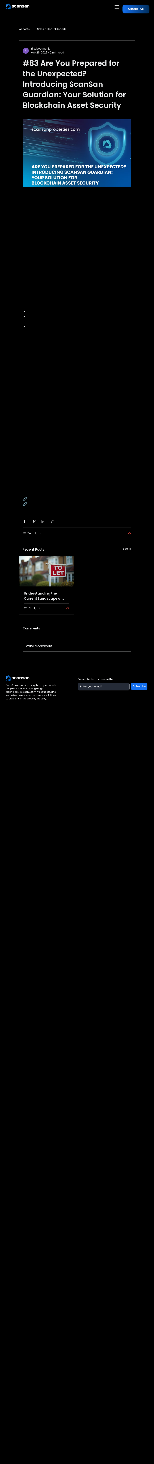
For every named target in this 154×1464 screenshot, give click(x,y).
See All (127, 549)
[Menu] (117, 7)
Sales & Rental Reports (51, 29)
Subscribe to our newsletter (96, 679)
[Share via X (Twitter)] (33, 521)
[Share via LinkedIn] (43, 521)
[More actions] (129, 50)
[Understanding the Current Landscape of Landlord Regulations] (46, 571)
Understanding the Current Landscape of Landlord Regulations (43, 596)
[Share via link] (52, 521)
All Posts (24, 29)
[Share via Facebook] (24, 521)
